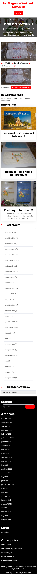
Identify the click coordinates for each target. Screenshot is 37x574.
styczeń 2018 (10, 311)
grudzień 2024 (10, 238)
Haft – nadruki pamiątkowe (11, 549)
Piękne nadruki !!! (7, 556)
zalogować (13, 98)
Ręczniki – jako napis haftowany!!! (18, 173)
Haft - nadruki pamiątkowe (18, 34)
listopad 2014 (10, 378)
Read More (17, 118)
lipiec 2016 (8, 333)
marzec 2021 (9, 294)
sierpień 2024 (10, 244)
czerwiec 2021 (10, 288)
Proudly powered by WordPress (18, 573)
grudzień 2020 (10, 305)
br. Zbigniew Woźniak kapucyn (18, 5)
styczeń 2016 (10, 344)
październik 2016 (11, 327)
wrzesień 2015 (10, 355)
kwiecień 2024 (10, 255)
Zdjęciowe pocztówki (9, 560)
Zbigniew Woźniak (21, 63)
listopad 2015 (10, 350)
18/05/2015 (7, 63)
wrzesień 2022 (10, 272)
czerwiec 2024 (10, 249)
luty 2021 (8, 300)
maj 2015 (8, 361)
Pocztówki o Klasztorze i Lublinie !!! (18, 135)
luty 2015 (8, 372)
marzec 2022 (10, 277)
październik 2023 (11, 260)
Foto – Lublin (6, 545)
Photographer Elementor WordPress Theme (18, 566)
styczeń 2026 (10, 232)
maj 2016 (8, 339)
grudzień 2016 (10, 322)
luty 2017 (8, 316)
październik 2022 (11, 266)
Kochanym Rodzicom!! (18, 210)
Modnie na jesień (7, 552)
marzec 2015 (9, 367)
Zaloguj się (5, 532)
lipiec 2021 (8, 283)
